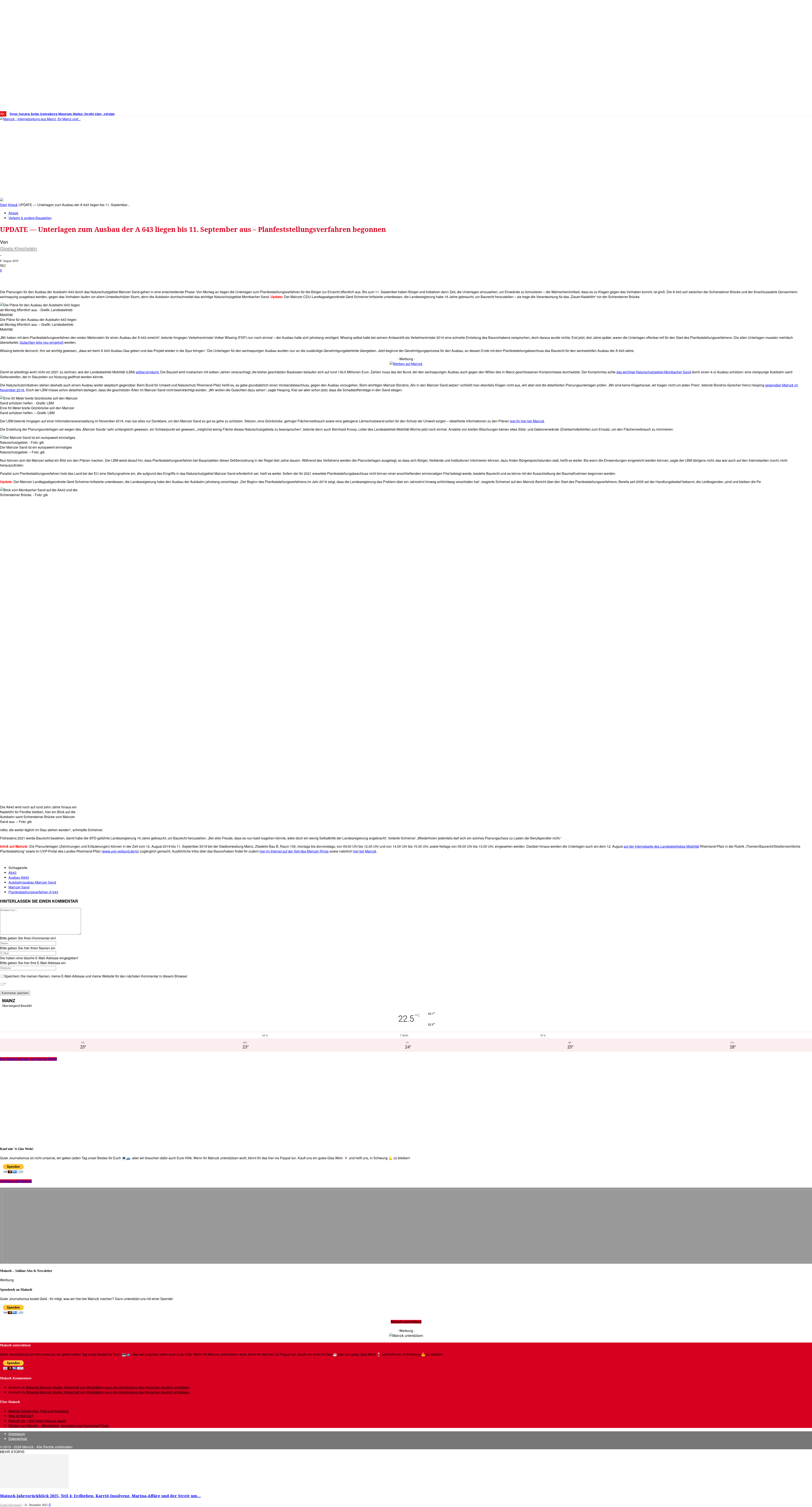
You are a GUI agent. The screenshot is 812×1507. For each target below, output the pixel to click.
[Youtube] (672, 112)
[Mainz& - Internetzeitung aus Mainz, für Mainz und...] (65, 151)
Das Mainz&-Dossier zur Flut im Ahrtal (28, 1059)
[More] (151, 277)
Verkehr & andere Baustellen (30, 217)
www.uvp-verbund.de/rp (120, 851)
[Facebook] (653, 112)
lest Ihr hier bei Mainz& (527, 421)
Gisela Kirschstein (18, 248)
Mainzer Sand (18, 887)
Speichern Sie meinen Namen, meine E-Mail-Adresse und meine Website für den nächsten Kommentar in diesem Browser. (96, 976)
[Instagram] (659, 112)
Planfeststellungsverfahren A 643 (33, 892)
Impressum (16, 1433)
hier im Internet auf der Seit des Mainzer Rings (294, 851)
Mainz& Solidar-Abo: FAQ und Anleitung (38, 1410)
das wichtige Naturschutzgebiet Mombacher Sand (653, 372)
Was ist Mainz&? (20, 1415)
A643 (12, 872)
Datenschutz (17, 1438)
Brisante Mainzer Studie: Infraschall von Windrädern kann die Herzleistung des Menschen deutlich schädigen (108, 1387)
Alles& (13, 204)
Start (3, 204)
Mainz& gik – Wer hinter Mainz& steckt (37, 1420)
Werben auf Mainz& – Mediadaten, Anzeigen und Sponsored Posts (58, 1425)
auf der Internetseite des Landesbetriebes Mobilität (661, 846)
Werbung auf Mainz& (16, 1181)
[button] (604, 191)
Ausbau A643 (18, 877)
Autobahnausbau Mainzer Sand (32, 882)
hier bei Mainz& (364, 851)
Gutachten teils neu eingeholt (41, 342)
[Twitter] (665, 112)
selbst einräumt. (147, 372)
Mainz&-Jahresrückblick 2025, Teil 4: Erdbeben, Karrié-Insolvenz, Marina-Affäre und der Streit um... (100, 1495)
